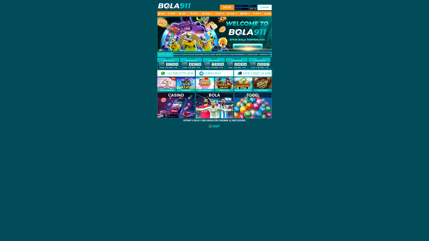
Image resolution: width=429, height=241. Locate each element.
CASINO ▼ (208, 13)
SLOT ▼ (221, 13)
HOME (163, 13)
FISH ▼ (259, 13)
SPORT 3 (196, 13)
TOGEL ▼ (233, 13)
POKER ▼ (246, 13)
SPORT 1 (173, 13)
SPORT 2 (185, 13)
